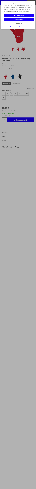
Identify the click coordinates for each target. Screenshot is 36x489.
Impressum (22, 27)
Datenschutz (13, 27)
